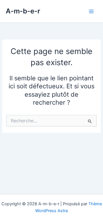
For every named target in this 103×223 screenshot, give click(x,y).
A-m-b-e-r (23, 11)
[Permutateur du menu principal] (91, 11)
